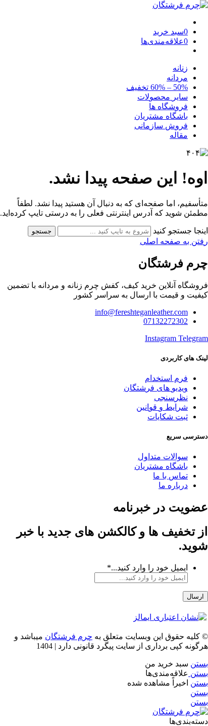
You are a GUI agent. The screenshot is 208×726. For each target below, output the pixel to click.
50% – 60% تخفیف (157, 87)
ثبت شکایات (167, 416)
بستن (199, 663)
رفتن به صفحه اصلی (174, 241)
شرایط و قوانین (162, 407)
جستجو (41, 231)
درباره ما (173, 485)
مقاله (179, 135)
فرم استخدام (166, 378)
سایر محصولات (162, 96)
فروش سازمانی (161, 125)
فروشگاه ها (168, 106)
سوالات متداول (163, 456)
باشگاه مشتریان (161, 116)
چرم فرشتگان (68, 636)
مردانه (177, 77)
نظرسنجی (171, 397)
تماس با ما (170, 475)
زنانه (180, 68)
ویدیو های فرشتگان (156, 387)
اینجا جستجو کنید (179, 230)
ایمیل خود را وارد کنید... (147, 567)
